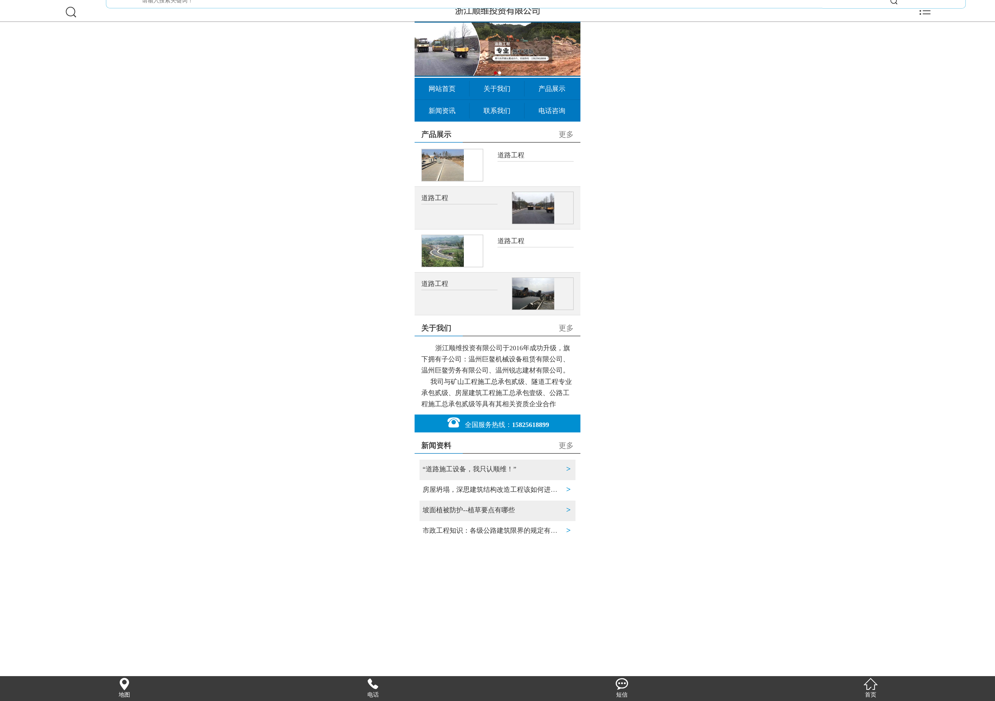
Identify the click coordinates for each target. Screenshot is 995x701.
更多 (566, 134)
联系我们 (497, 111)
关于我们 (497, 89)
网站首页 (442, 89)
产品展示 (551, 89)
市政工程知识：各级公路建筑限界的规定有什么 (493, 530)
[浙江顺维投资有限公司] (497, 10)
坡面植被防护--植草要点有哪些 (493, 509)
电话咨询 (551, 111)
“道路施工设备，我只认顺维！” (493, 468)
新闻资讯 (442, 111)
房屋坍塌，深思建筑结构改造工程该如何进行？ (493, 489)
